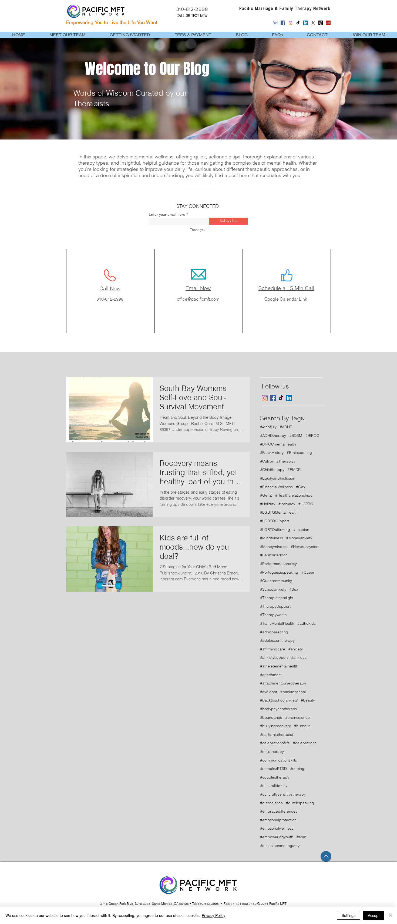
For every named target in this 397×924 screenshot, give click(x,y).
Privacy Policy (213, 915)
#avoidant (268, 691)
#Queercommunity (276, 580)
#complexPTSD (273, 768)
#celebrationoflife (275, 742)
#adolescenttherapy (277, 640)
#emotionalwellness (277, 828)
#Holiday (267, 503)
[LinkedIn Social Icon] (305, 23)
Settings (348, 915)
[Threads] (320, 23)
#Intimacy (286, 503)
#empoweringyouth (276, 837)
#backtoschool (293, 691)
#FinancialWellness (276, 486)
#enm (301, 837)
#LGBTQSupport (274, 520)
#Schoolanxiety (273, 589)
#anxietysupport (274, 657)
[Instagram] (290, 23)
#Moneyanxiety (299, 538)
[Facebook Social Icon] (283, 23)
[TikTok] (298, 23)
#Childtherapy (272, 469)
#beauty (308, 700)
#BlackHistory (272, 452)
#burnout (302, 725)
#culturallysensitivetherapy (283, 794)
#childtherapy (272, 751)
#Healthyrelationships (293, 495)
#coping (297, 768)
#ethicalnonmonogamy (280, 845)
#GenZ (266, 495)
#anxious (299, 657)
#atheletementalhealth (279, 666)
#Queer (307, 572)
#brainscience (297, 717)
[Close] (390, 915)
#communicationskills (278, 760)
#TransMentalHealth (277, 623)
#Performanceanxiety (278, 563)
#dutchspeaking (300, 802)
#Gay (300, 486)
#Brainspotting (299, 452)
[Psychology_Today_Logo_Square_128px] (275, 23)
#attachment (271, 674)
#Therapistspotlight (276, 597)
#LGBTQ (305, 503)
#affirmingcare (272, 649)
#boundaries (271, 717)
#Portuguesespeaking (279, 572)
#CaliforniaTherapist (277, 461)
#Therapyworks (273, 614)
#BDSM (295, 435)
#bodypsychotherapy (278, 708)
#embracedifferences (278, 811)
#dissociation (271, 802)
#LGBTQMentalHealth (279, 512)
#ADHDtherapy (273, 435)
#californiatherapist (276, 734)
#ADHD (286, 426)
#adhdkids (306, 623)
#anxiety (295, 649)
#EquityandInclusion (277, 478)
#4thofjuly (268, 426)
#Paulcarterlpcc (274, 555)
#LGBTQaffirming (275, 529)
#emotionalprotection (278, 819)
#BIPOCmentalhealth (278, 444)
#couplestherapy (274, 777)
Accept (373, 915)
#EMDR (294, 469)
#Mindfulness (271, 538)
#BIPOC (312, 435)
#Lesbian (301, 529)
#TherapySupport (275, 606)
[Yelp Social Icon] (328, 23)
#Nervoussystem (305, 546)
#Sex (294, 589)
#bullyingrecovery (275, 725)
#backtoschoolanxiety (279, 700)
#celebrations (305, 742)
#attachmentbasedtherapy (283, 683)
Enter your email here (167, 214)
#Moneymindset (274, 546)
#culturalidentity (273, 785)
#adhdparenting (274, 632)
